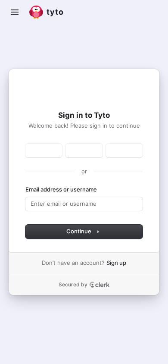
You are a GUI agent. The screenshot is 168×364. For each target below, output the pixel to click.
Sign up (116, 262)
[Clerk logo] (99, 285)
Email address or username (61, 189)
